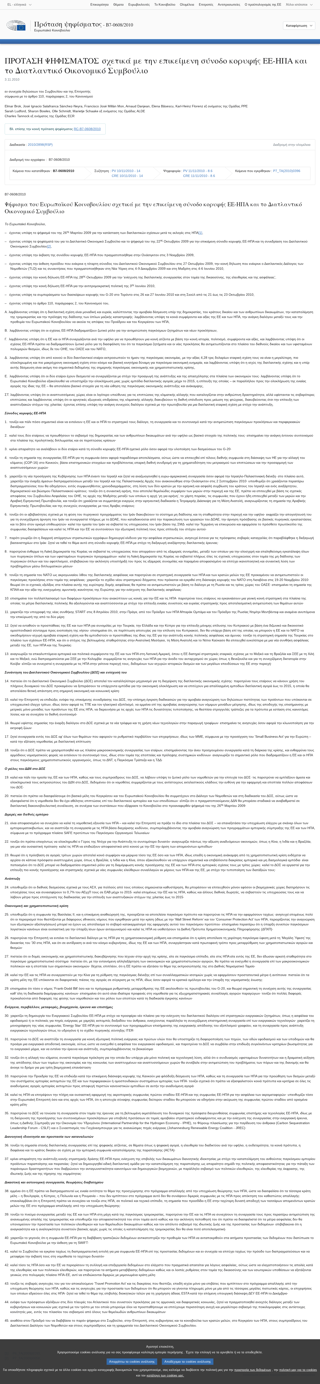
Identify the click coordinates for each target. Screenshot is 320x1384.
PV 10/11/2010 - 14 (126, 171)
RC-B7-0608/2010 (87, 129)
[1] (200, 233)
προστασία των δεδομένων (252, 1370)
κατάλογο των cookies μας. (165, 1375)
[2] (49, 246)
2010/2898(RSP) (40, 144)
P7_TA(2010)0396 (286, 171)
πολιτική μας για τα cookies (298, 1370)
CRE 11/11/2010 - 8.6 (199, 176)
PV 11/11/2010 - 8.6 (197, 171)
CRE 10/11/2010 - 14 (127, 176)
